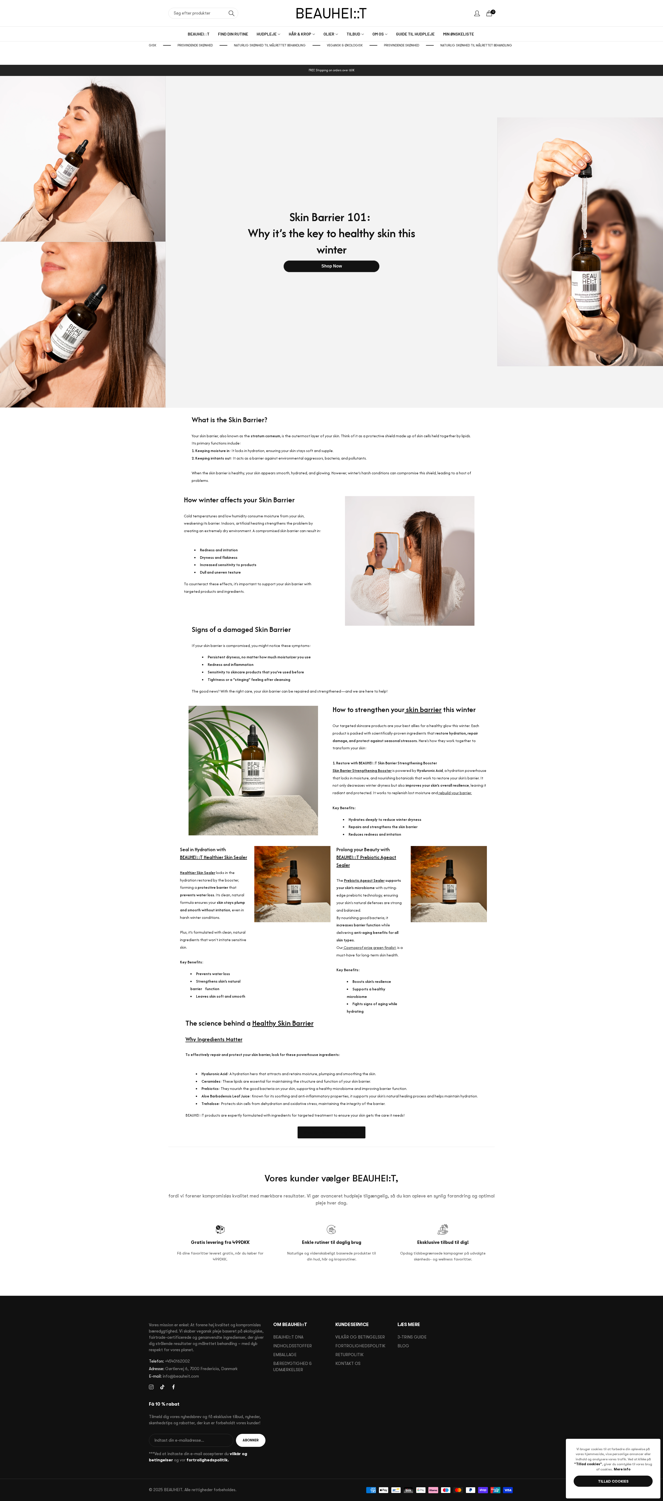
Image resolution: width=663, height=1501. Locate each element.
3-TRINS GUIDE (412, 1337)
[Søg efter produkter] (231, 13)
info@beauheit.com (174, 1376)
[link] (174, 45)
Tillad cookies (613, 1481)
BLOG (403, 1346)
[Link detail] (151, 1387)
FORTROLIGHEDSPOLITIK (360, 1346)
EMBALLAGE (285, 1354)
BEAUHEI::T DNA (288, 1337)
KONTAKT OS (348, 1363)
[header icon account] (477, 13)
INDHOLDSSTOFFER (292, 1346)
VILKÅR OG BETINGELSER (360, 1337)
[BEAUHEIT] (331, 13)
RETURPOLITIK (349, 1354)
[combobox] (203, 13)
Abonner (251, 1440)
